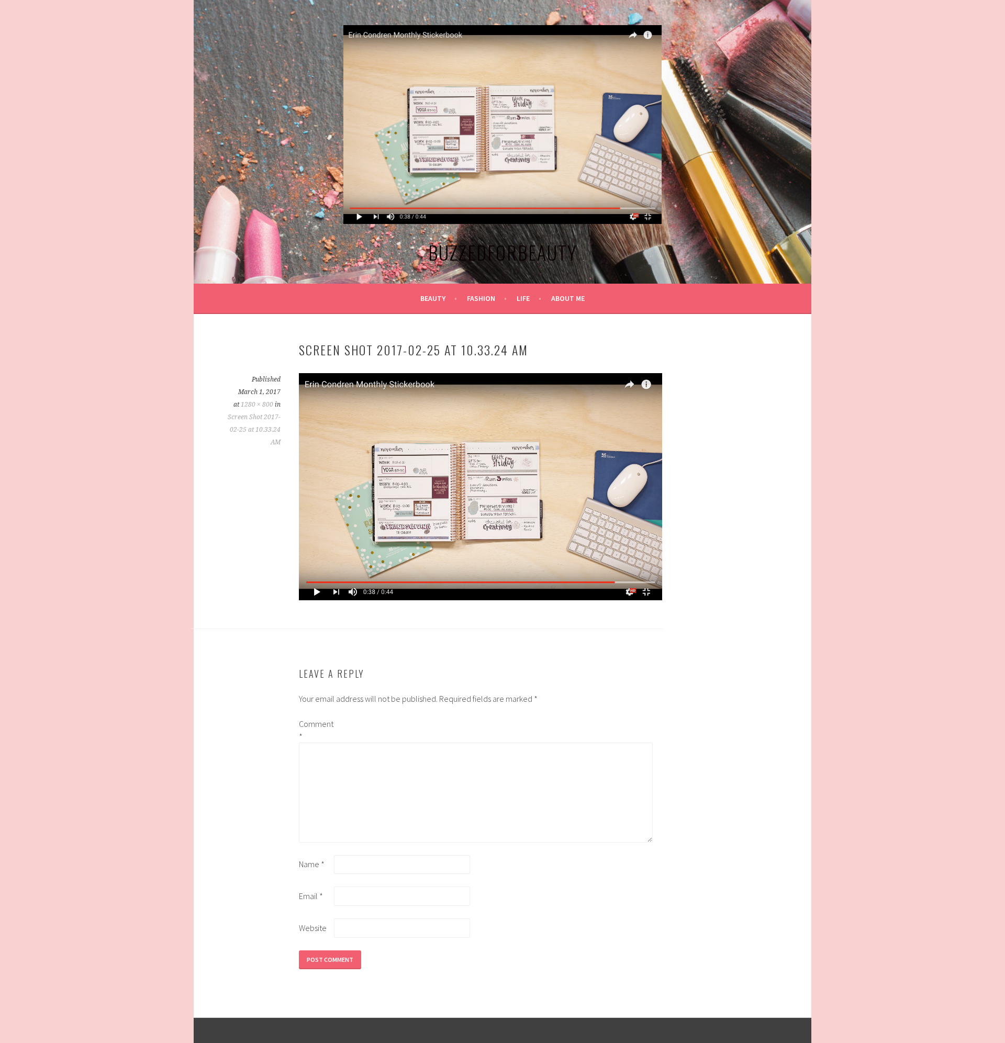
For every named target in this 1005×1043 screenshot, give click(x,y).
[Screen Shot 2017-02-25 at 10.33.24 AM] (480, 597)
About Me (568, 298)
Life (523, 298)
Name (312, 864)
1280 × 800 (257, 404)
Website (313, 928)
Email (311, 896)
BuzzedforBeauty (502, 252)
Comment (315, 730)
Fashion (481, 298)
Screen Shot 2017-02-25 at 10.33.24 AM (254, 429)
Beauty (432, 298)
